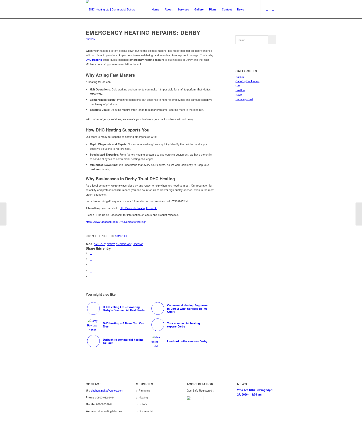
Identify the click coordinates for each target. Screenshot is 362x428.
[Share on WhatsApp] (91, 265)
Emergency (123, 244)
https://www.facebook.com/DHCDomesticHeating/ (116, 222)
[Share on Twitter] (91, 259)
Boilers (239, 77)
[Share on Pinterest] (91, 271)
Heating (90, 38)
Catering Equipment (247, 81)
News (238, 95)
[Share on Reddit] (91, 277)
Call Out (99, 244)
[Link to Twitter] (267, 9)
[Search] (251, 9)
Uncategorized (244, 99)
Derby (111, 244)
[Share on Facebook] (91, 253)
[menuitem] (155, 9)
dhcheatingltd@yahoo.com (107, 390)
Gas (237, 86)
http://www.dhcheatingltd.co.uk (138, 208)
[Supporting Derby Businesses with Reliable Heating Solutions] (3, 214)
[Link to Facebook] (273, 9)
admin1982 (121, 235)
